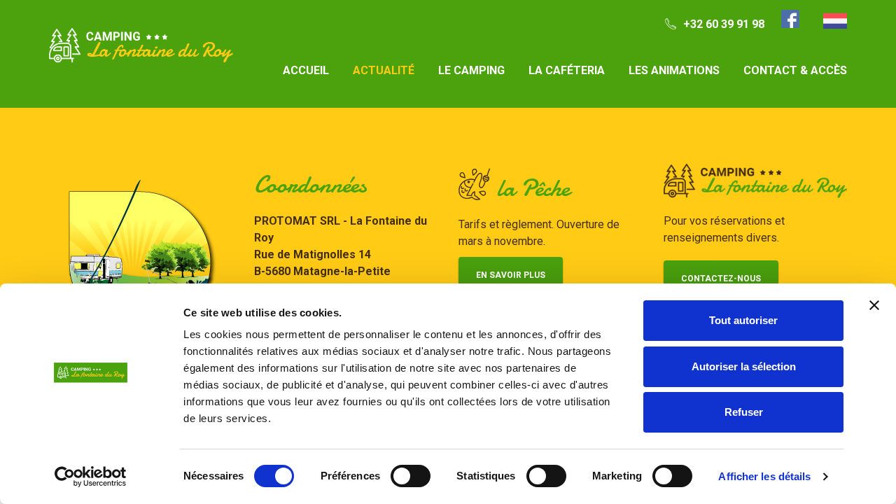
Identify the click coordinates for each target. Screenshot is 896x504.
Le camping (471, 70)
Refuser (743, 412)
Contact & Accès (795, 70)
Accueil (306, 70)
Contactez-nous (721, 279)
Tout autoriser (743, 320)
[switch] (410, 476)
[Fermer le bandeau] (874, 305)
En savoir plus (510, 275)
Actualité (383, 70)
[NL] (835, 20)
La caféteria (566, 70)
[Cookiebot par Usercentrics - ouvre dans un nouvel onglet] (90, 476)
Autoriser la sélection (744, 366)
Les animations (674, 70)
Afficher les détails (764, 476)
